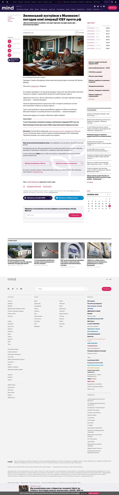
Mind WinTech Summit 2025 (95, 318)
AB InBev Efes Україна (93, 410)
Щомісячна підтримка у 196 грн (35, 163)
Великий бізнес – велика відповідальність (94, 375)
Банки (68, 9)
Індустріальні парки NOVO (94, 427)
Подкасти (33, 2)
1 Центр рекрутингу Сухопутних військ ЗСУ (96, 400)
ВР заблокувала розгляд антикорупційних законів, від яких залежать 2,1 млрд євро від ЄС (20, 262)
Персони (10, 374)
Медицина (37, 326)
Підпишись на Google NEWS (36, 198)
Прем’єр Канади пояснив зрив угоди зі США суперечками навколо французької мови (50, 125)
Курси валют (11, 387)
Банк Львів (90, 422)
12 (95, 203)
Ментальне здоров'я (92, 326)
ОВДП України (11, 384)
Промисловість (38, 316)
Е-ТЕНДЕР (90, 425)
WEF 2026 (90, 308)
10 (88, 203)
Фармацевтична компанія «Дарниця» (94, 445)
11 (92, 203)
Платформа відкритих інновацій (96, 350)
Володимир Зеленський (34, 186)
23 (109, 205)
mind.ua (66, 467)
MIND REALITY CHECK (93, 311)
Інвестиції (52, 9)
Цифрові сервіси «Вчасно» (94, 448)
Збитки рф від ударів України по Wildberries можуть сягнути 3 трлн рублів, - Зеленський (99, 177)
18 (92, 206)
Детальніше (84, 493)
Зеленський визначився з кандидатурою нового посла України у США (99, 143)
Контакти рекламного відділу (16, 311)
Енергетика (43, 9)
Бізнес (37, 9)
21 (102, 206)
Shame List (90, 336)
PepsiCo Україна (91, 415)
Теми (9, 344)
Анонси (39, 2)
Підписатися (112, 7)
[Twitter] (98, 6)
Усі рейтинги (91, 99)
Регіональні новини (22, 9)
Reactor (10, 395)
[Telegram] (101, 6)
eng (20, 6)
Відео (9, 334)
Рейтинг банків (91, 316)
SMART (91, 378)
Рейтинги (10, 329)
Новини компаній (12, 351)
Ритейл (61, 321)
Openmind (27, 2)
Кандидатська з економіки (94, 384)
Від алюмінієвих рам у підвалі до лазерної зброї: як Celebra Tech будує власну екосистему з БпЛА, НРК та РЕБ (56, 490)
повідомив (34, 86)
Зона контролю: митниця (94, 306)
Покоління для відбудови (94, 303)
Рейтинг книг (90, 389)
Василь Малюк (47, 186)
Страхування (60, 9)
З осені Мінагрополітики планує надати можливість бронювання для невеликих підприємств (99, 128)
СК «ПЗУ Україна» (92, 439)
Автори (10, 379)
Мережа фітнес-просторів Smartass (94, 435)
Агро (35, 313)
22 (106, 206)
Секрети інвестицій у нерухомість (93, 371)
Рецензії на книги (92, 353)
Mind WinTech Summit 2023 (95, 365)
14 (102, 203)
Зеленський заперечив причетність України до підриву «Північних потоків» (98, 121)
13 (99, 203)
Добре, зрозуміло (93, 493)
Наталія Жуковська (33, 182)
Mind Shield (11, 392)
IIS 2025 (89, 313)
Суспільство (11, 18)
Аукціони (45, 2)
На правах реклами (13, 349)
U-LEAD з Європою (93, 323)
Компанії (10, 377)
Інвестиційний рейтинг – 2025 (99, 68)
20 (99, 206)
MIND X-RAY (91, 381)
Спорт (61, 326)
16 (109, 203)
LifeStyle (89, 9)
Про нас (10, 301)
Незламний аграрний (93, 367)
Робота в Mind (12, 313)
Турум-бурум (90, 441)
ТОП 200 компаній (95, 72)
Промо (9, 364)
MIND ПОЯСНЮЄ (92, 343)
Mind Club (59, 2)
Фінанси (61, 318)
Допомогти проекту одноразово (66, 163)
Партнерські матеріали (14, 354)
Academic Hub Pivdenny (94, 412)
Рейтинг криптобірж (96, 76)
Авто (35, 323)
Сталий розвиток (92, 345)
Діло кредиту (91, 301)
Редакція (10, 303)
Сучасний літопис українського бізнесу (96, 340)
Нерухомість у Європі (93, 328)
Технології (96, 9)
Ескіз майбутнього (92, 331)
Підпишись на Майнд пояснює (68, 198)
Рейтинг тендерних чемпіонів (99, 90)
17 (88, 206)
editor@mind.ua (38, 172)
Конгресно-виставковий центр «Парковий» (95, 431)
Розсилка (10, 316)
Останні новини (91, 110)
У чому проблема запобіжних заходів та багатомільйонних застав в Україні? (44, 262)
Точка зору (11, 356)
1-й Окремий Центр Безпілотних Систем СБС (96, 404)
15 (106, 203)
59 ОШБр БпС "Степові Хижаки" (96, 407)
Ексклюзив (10, 362)
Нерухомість (81, 9)
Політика (10, 21)
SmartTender (90, 417)
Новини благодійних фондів (15, 369)
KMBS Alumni (89, 2)
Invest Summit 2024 (93, 360)
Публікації (20, 2)
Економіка (37, 321)
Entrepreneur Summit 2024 (95, 362)
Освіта (73, 9)
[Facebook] (95, 6)
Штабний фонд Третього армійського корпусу (94, 451)
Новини (15, 2)
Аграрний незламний (96, 86)
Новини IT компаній (13, 367)
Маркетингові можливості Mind (16, 308)
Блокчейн (62, 323)
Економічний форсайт (93, 334)
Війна (31, 9)
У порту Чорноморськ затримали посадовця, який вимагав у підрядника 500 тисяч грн (51, 122)
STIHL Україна (91, 420)
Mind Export (90, 321)
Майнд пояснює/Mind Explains (16, 359)
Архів (50, 2)
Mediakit (10, 306)
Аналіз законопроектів (93, 348)
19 (95, 206)
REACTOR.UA (97, 2)
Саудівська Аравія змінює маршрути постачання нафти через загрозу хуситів (99, 156)
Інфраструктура (63, 313)
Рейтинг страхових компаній (95, 386)
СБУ (24, 186)
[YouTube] (104, 6)
